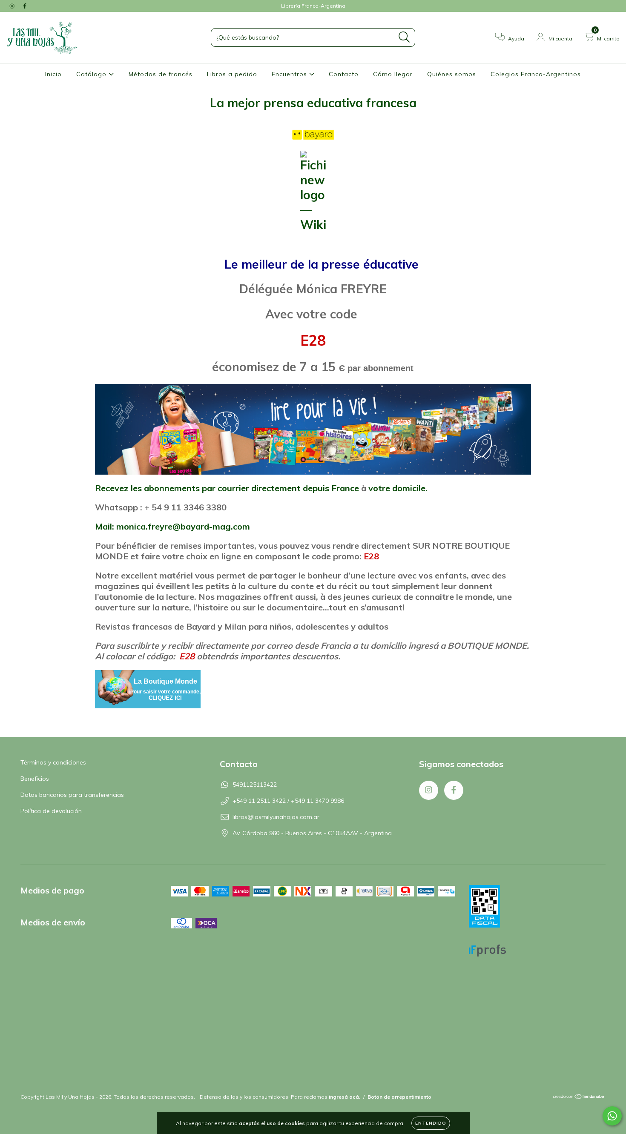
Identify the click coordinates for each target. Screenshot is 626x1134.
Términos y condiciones (53, 762)
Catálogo (92, 74)
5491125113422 (255, 784)
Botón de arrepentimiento (399, 1097)
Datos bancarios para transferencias (72, 795)
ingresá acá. (344, 1097)
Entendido (430, 1123)
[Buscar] (404, 37)
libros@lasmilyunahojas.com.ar (276, 817)
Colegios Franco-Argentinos (536, 74)
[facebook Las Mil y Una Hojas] (24, 6)
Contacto (344, 74)
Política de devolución (51, 811)
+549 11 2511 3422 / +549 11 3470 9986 (288, 801)
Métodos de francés (160, 74)
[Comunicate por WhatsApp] (612, 1115)
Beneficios (34, 778)
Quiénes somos (451, 74)
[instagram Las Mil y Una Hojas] (12, 6)
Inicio (53, 74)
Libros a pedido (232, 74)
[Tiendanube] (579, 1097)
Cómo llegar (393, 74)
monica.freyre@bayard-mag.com (183, 526)
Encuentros (290, 74)
